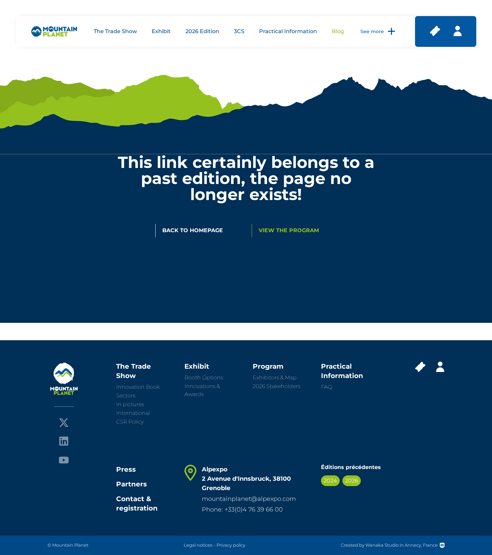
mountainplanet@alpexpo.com (249, 498)
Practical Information (288, 31)
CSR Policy (130, 422)
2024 (330, 480)
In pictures (130, 404)
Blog (338, 31)
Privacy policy (231, 545)
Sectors (125, 395)
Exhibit (161, 31)
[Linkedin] (63, 441)
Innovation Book (138, 387)
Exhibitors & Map (275, 377)
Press (126, 469)
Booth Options (203, 377)
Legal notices (198, 545)
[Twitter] (64, 423)
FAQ (326, 387)
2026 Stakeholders (276, 386)
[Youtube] (64, 459)
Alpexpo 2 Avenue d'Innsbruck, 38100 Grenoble (246, 479)
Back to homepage (192, 230)
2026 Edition (202, 31)
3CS (239, 31)
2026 (351, 480)
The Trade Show (115, 31)
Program (268, 366)
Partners (131, 484)
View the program (289, 230)
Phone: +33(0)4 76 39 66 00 (242, 509)
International (133, 413)
